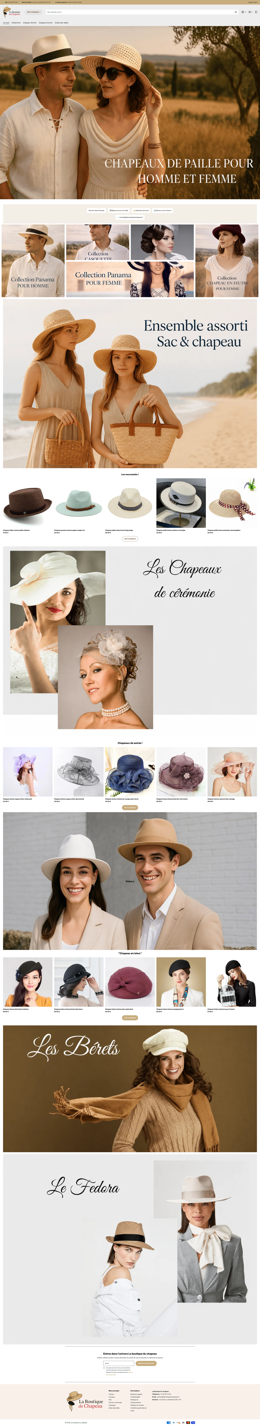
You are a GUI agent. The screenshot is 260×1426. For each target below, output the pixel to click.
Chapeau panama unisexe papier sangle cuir (69, 530)
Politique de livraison (137, 1405)
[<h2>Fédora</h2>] (130, 881)
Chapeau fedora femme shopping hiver (170, 1009)
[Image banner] (130, 112)
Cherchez (236, 12)
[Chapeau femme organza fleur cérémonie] (28, 772)
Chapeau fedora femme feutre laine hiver (68, 1009)
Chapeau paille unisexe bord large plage (119, 530)
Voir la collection (130, 539)
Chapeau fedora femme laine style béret (119, 1009)
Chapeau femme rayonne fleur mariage (221, 799)
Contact (111, 1394)
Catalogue (112, 1405)
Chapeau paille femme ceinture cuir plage (170, 530)
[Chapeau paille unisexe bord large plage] (130, 503)
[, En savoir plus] (244, 12)
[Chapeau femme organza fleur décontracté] (79, 772)
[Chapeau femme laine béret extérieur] (28, 982)
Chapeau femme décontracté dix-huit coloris (172, 799)
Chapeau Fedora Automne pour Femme (221, 1009)
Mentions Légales (136, 1394)
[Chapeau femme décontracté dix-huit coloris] (181, 772)
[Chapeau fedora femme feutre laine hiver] (79, 982)
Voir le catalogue (33, 12)
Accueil (6, 23)
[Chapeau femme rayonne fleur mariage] (232, 772)
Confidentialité (135, 1397)
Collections (16, 23)
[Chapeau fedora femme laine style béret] (130, 982)
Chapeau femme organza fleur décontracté (69, 799)
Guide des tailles (61, 23)
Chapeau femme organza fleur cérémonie (17, 799)
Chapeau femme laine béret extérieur (16, 1009)
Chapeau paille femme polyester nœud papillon (223, 530)
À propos (112, 1397)
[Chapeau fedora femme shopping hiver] (181, 982)
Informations (135, 1391)
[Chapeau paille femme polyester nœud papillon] (232, 503)
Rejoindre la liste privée (146, 1363)
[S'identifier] (250, 12)
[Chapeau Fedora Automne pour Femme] (232, 982)
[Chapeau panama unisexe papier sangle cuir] (79, 503)
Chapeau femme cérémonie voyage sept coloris (121, 799)
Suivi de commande (115, 1402)
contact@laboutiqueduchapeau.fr (131, 217)
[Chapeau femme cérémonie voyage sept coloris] (130, 772)
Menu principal (114, 1391)
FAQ (110, 1400)
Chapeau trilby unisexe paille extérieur (16, 530)
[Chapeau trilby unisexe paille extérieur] (28, 503)
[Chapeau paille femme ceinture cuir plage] (181, 503)
